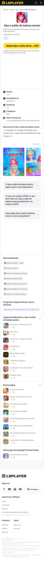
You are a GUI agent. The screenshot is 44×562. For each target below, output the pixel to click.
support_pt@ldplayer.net (8, 552)
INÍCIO (5, 10)
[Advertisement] (22, 72)
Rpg (16, 10)
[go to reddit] (15, 489)
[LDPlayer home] (12, 2)
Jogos (12, 10)
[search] (36, 2)
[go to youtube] (9, 489)
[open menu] (40, 2)
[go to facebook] (4, 489)
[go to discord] (20, 489)
